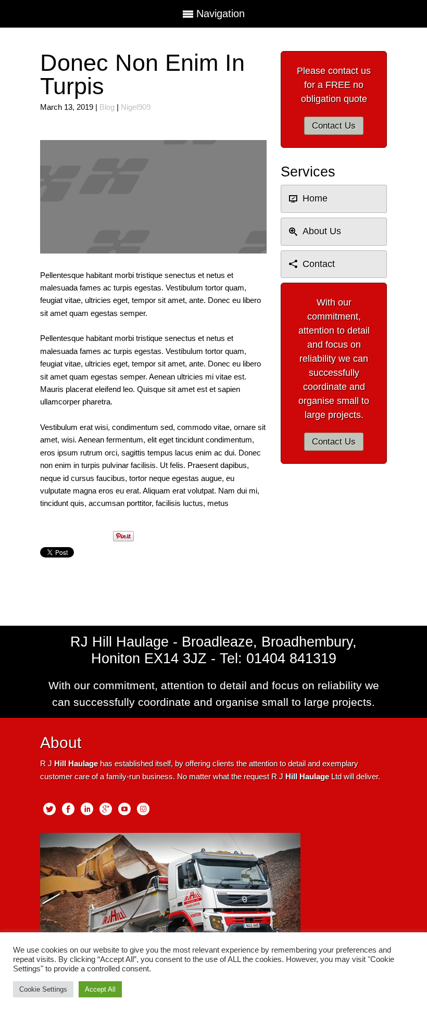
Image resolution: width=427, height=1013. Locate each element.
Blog (107, 107)
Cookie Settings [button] (43, 989)
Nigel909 (135, 107)
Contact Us (334, 126)
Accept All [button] (100, 989)
